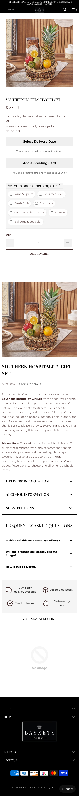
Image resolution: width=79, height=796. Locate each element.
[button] (39, 481)
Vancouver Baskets (32, 787)
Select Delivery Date (39, 141)
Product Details (30, 384)
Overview (8, 384)
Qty (8, 234)
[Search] (64, 9)
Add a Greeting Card (39, 163)
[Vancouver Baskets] (39, 9)
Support (67, 789)
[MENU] (2, 9)
